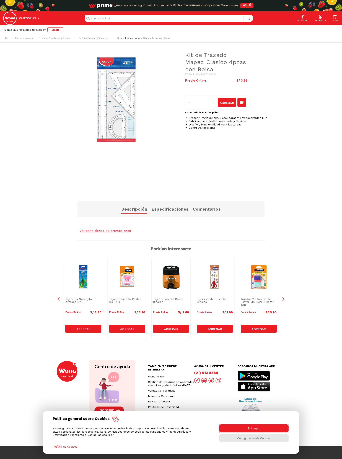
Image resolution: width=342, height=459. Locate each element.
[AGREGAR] (227, 102)
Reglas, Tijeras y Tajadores (93, 38)
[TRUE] (83, 329)
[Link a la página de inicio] (6, 38)
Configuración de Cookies (254, 438)
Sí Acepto (254, 428)
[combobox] (169, 18)
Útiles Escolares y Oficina (56, 38)
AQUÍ (247, 5)
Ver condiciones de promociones (105, 231)
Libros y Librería (24, 38)
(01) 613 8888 (206, 372)
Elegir (55, 29)
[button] (320, 18)
